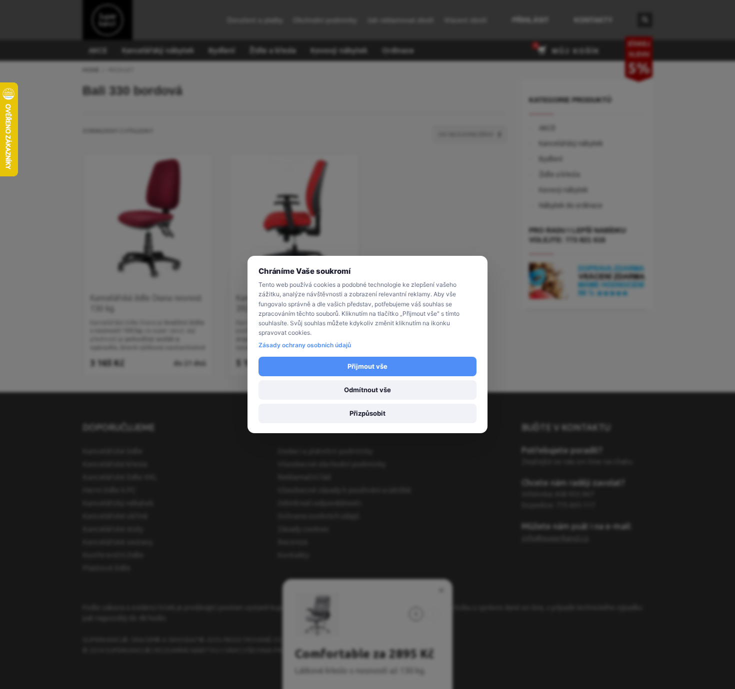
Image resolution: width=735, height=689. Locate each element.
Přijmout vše (368, 366)
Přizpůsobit (368, 413)
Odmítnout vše (367, 390)
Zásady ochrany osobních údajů (304, 345)
